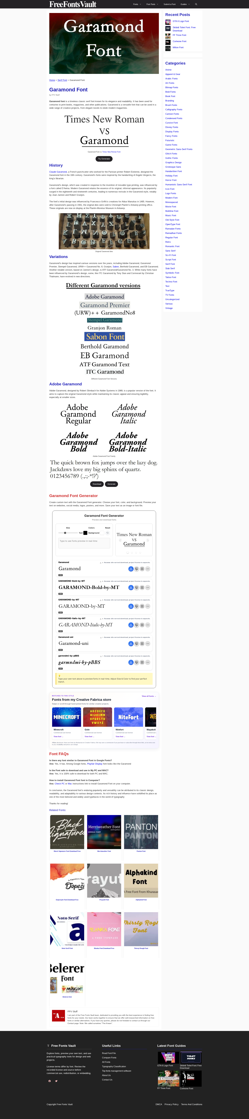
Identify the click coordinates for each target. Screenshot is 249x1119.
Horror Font (171, 180)
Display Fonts (172, 131)
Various (169, 304)
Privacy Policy (172, 1104)
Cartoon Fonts (172, 114)
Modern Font (171, 198)
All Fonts (106, 1062)
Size (68, 528)
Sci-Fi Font (170, 255)
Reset (107, 528)
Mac (70, 783)
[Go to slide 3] (136, 552)
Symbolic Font (172, 273)
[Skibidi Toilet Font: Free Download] (168, 29)
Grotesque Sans (173, 167)
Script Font (170, 259)
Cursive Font (171, 123)
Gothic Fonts (171, 158)
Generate (111, 484)
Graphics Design (173, 162)
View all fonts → (149, 696)
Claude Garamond (58, 172)
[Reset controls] (107, 533)
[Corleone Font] (168, 43)
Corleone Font (179, 41)
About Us (106, 1075)
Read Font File (109, 1053)
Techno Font (171, 281)
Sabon (116, 266)
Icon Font (169, 189)
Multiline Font (171, 211)
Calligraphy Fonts (173, 109)
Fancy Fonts (171, 136)
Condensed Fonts (173, 118)
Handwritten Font (173, 171)
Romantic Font (172, 246)
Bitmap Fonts (171, 87)
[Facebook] (49, 1081)
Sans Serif (170, 251)
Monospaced (171, 202)
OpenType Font (172, 224)
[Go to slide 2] (131, 552)
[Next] (147, 540)
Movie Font (170, 206)
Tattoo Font (170, 277)
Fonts (135, 4)
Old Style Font (172, 220)
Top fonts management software (116, 1071)
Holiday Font (171, 176)
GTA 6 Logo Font (181, 21)
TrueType (169, 290)
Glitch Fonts (171, 153)
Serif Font (62, 80)
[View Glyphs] (142, 568)
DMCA (159, 1104)
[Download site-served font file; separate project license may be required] (131, 568)
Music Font (170, 215)
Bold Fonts (170, 92)
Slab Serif (170, 268)
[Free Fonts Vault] (72, 4)
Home (52, 80)
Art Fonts (169, 83)
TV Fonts (169, 295)
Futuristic (169, 140)
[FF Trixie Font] (168, 36)
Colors (91, 528)
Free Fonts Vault (65, 1104)
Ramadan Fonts (173, 228)
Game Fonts (171, 145)
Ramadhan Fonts (173, 233)
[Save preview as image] (136, 568)
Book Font (170, 96)
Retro (168, 242)
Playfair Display (94, 764)
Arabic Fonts (171, 78)
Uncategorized (172, 299)
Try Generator (104, 159)
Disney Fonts (171, 127)
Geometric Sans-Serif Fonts (178, 149)
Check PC (60, 783)
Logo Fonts (170, 193)
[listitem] (66, 723)
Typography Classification (114, 1066)
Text (167, 286)
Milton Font (178, 47)
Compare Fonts (109, 1058)
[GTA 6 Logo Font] (168, 23)
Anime (168, 70)
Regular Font (171, 237)
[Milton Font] (168, 49)
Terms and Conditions (191, 1104)
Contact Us (107, 1080)
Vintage (169, 308)
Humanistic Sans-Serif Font (178, 184)
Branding (169, 100)
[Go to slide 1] (128, 552)
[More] (147, 568)
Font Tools (151, 4)
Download (97, 484)
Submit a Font (169, 4)
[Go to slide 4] (140, 552)
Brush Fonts (171, 105)
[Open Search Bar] (196, 4)
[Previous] (120, 540)
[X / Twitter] (56, 1081)
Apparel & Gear (172, 74)
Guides (184, 4)
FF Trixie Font (179, 35)
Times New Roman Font (111, 152)
